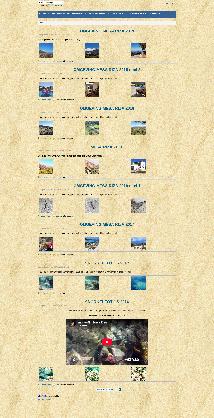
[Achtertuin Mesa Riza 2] (92, 134)
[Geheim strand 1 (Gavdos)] (92, 250)
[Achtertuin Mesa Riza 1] (46, 134)
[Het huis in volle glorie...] (138, 173)
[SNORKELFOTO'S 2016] (46, 380)
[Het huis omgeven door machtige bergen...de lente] (46, 173)
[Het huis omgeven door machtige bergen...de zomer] (92, 173)
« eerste (100, 389)
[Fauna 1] (46, 212)
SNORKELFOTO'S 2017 (107, 263)
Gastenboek (138, 13)
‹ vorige (109, 389)
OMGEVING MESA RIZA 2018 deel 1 (107, 186)
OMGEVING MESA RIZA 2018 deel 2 (107, 70)
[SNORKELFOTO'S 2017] (46, 289)
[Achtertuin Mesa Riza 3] (138, 134)
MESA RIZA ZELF (107, 147)
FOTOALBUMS (96, 13)
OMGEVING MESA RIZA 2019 (107, 31)
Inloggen (169, 3)
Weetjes (117, 13)
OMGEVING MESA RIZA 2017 (107, 224)
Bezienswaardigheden (66, 13)
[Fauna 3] (138, 212)
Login (58, 61)
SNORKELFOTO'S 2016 (107, 302)
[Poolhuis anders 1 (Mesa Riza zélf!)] (92, 96)
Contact (154, 13)
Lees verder (46, 61)
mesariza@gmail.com (46, 399)
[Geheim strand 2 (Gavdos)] (138, 250)
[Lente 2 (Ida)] (138, 57)
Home (42, 13)
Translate (58, 5)
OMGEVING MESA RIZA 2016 (107, 108)
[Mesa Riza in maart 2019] (46, 57)
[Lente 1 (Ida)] (92, 57)
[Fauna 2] (92, 212)
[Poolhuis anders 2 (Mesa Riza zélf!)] (138, 96)
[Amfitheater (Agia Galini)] (46, 250)
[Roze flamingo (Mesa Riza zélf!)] (46, 96)
